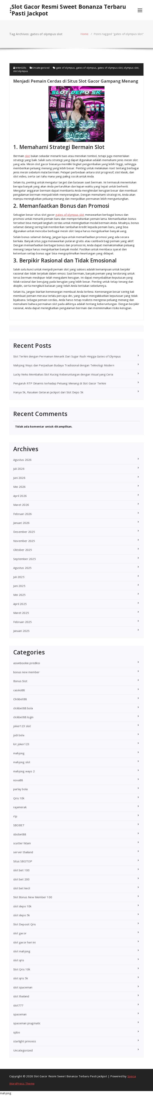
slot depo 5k (21, 915)
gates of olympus (86, 67)
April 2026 (20, 496)
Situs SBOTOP (22, 861)
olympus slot (131, 67)
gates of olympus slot (110, 67)
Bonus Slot (20, 681)
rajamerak (19, 807)
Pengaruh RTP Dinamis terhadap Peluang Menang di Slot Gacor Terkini (59, 383)
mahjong (18, 753)
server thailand (23, 852)
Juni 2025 (19, 586)
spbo (16, 1032)
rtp (15, 816)
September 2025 (24, 559)
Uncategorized (40, 67)
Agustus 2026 (22, 460)
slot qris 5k (20, 978)
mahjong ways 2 (24, 771)
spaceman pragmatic (27, 1023)
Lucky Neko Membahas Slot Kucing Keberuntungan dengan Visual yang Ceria (63, 374)
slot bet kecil (21, 888)
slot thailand (21, 996)
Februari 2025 (22, 622)
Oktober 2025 (22, 550)
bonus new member (26, 672)
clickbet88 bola (23, 708)
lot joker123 (21, 744)
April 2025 (20, 604)
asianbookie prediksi (26, 663)
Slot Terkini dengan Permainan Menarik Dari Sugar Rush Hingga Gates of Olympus (67, 356)
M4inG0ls (20, 67)
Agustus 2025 (22, 568)
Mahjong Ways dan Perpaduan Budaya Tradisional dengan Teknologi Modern (63, 365)
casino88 (19, 690)
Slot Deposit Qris (24, 924)
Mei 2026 (19, 487)
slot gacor (19, 933)
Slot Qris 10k (21, 969)
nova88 (18, 780)
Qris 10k (18, 798)
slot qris (18, 960)
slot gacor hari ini (24, 942)
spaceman (20, 1014)
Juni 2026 (19, 478)
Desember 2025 (24, 532)
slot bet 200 (21, 879)
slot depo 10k (22, 906)
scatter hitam (22, 843)
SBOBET (18, 825)
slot (27, 156)
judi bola (18, 735)
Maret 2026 (21, 505)
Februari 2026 (22, 514)
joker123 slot (22, 726)
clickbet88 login (23, 717)
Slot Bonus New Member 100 (32, 897)
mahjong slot (21, 762)
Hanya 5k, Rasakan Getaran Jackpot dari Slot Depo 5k (48, 392)
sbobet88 (19, 834)
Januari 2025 (21, 631)
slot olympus (20, 71)
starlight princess (24, 1041)
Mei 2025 (19, 595)
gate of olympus (65, 67)
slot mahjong (21, 951)
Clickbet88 (20, 699)
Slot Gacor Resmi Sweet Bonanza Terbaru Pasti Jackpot (69, 10)
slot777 (18, 1005)
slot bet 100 (21, 870)
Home (84, 34)
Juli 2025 (18, 577)
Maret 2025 (21, 613)
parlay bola (20, 789)
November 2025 (24, 541)
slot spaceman (22, 987)
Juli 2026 (18, 468)
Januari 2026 (21, 523)
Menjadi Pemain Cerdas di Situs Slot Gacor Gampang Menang (75, 81)
